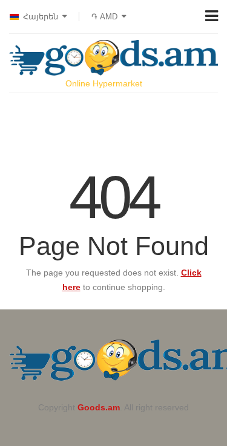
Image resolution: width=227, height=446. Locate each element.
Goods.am (98, 407)
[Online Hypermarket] (113, 58)
